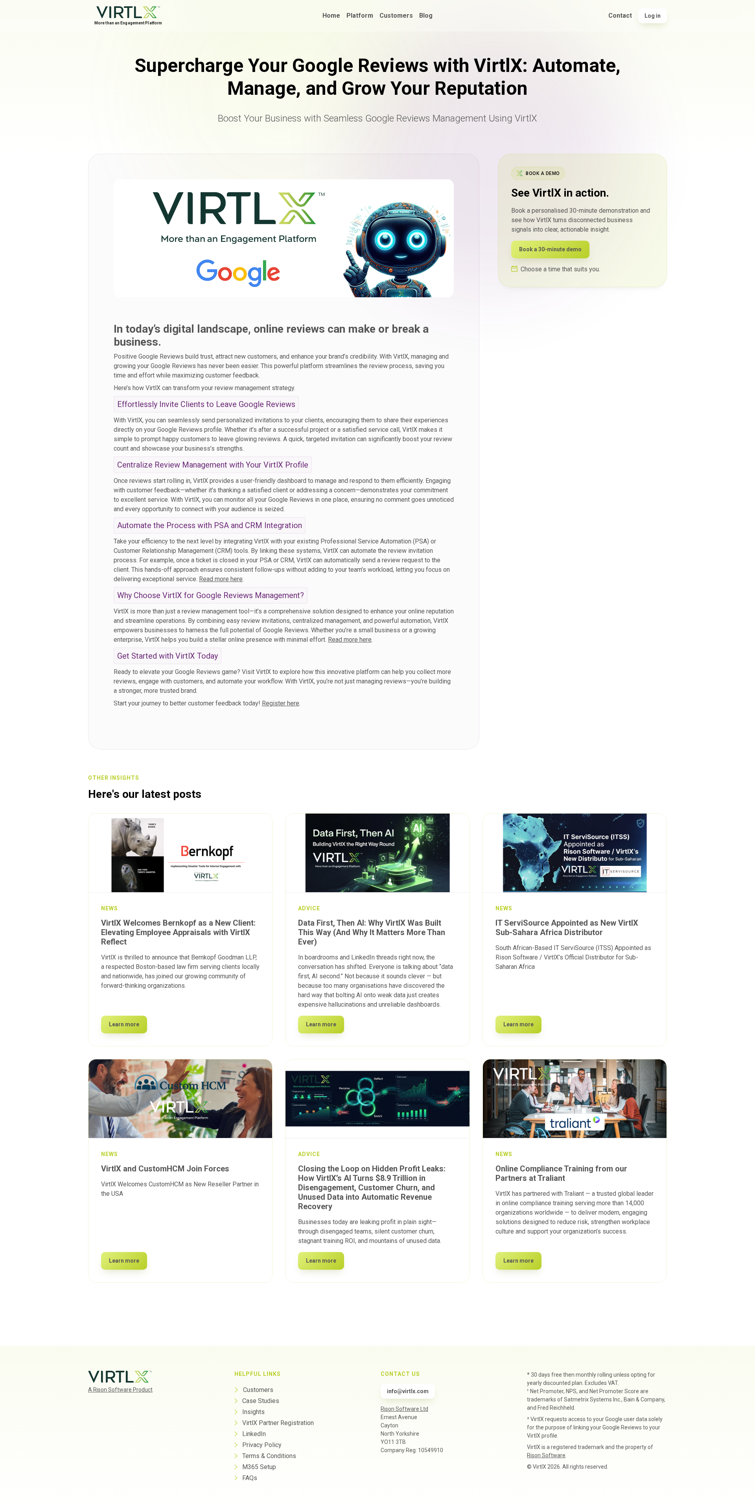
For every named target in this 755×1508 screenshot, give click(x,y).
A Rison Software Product (120, 1389)
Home (331, 15)
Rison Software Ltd (404, 1409)
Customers (396, 15)
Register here (280, 703)
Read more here (221, 579)
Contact (620, 15)
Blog (426, 15)
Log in (653, 16)
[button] (359, 15)
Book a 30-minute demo (550, 249)
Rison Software (546, 1455)
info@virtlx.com (408, 1391)
